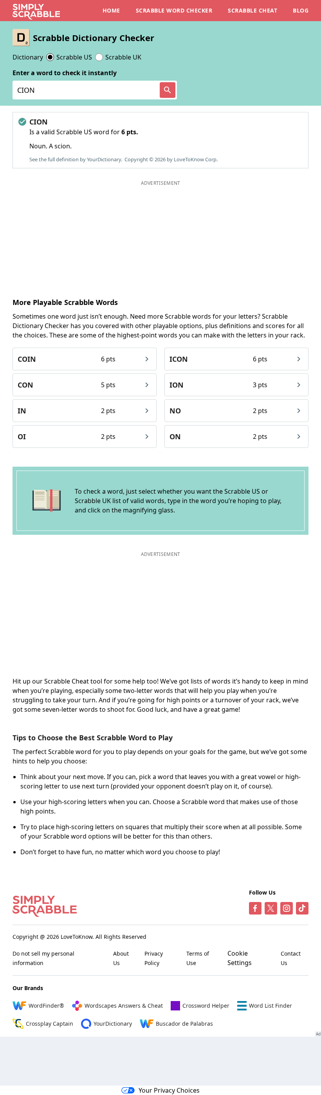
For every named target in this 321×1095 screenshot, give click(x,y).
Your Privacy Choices (169, 1090)
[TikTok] (302, 908)
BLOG (300, 10)
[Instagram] (286, 908)
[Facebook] (255, 908)
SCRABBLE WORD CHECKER (174, 10)
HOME (111, 10)
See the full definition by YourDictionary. (75, 159)
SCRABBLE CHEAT (252, 10)
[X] (271, 908)
